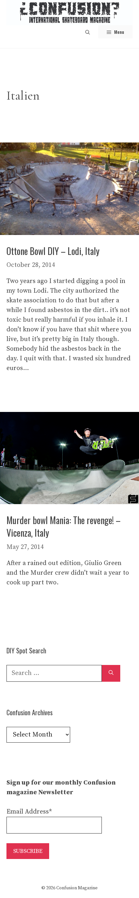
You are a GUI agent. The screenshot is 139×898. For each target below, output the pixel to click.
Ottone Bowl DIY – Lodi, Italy (53, 251)
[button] (87, 31)
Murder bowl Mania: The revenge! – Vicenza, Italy (63, 526)
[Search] (111, 673)
